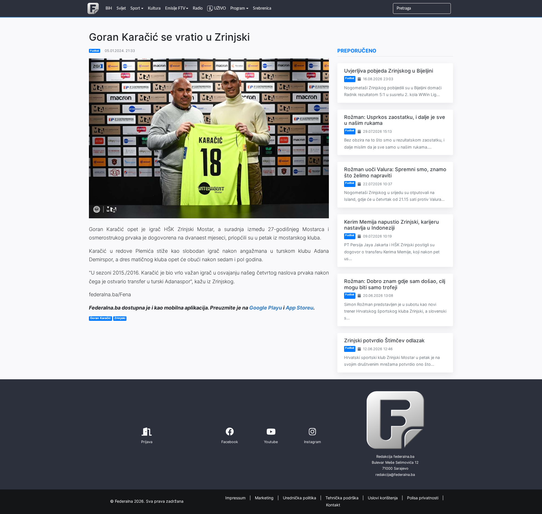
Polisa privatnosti (423, 497)
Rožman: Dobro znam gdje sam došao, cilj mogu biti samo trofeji (394, 284)
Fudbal (94, 50)
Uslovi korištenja (383, 497)
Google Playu (265, 308)
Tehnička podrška (342, 497)
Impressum (236, 497)
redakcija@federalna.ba (395, 474)
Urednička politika (300, 497)
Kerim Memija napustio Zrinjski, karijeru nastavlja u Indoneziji (391, 225)
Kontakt (333, 504)
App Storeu (299, 308)
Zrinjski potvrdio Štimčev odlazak (384, 340)
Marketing (265, 497)
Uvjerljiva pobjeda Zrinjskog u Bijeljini (388, 71)
